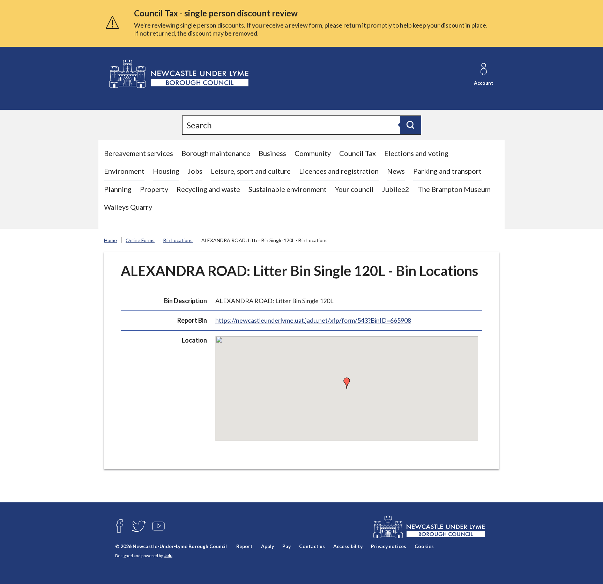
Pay (286, 546)
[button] (346, 383)
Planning (118, 189)
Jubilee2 (395, 189)
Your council (354, 189)
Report (244, 546)
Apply (267, 546)
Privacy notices (388, 546)
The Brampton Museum (454, 189)
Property (154, 189)
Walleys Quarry (128, 207)
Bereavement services (138, 153)
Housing (166, 171)
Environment (124, 171)
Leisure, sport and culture (251, 171)
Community (313, 153)
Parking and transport (447, 171)
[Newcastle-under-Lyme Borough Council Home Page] (178, 74)
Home (110, 240)
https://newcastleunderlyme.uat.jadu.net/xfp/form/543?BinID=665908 (313, 320)
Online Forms (140, 240)
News (396, 171)
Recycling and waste (208, 189)
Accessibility (348, 546)
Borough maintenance (215, 153)
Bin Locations (178, 240)
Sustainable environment (287, 189)
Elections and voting (416, 153)
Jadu (168, 555)
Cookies (424, 546)
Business (272, 153)
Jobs (195, 171)
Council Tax (357, 153)
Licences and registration (339, 171)
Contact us (312, 546)
